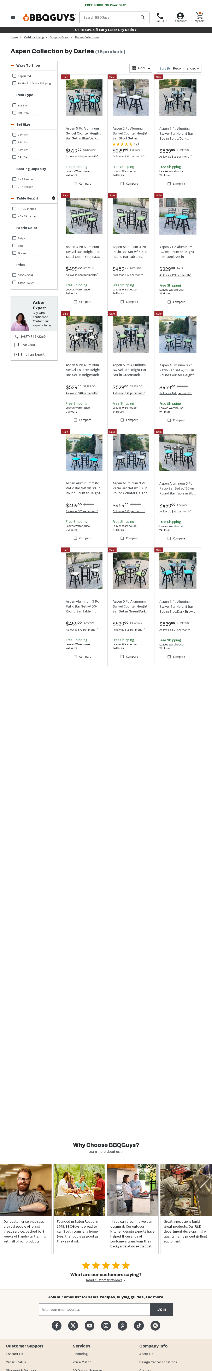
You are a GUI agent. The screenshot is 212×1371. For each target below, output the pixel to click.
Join (161, 1309)
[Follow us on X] (73, 1325)
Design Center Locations (158, 1362)
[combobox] (141, 68)
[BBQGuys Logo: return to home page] (49, 17)
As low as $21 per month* (129, 156)
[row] (34, 75)
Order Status (16, 1362)
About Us (146, 1354)
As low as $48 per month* (82, 156)
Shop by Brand (59, 37)
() (136, 144)
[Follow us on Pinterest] (122, 1325)
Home (14, 37)
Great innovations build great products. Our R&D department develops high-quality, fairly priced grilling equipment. (185, 1231)
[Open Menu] (13, 17)
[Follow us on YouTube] (89, 1325)
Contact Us (14, 1354)
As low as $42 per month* (129, 275)
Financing (80, 1354)
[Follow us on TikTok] (139, 1325)
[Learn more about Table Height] (53, 198)
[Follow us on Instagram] (106, 1325)
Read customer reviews (104, 1280)
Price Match (82, 1362)
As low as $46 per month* (82, 275)
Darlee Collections (87, 37)
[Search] (142, 17)
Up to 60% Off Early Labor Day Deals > (106, 30)
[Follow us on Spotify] (155, 1325)
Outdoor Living (34, 37)
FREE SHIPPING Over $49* (106, 5)
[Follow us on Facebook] (56, 1325)
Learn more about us (104, 1151)
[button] (29, 66)
